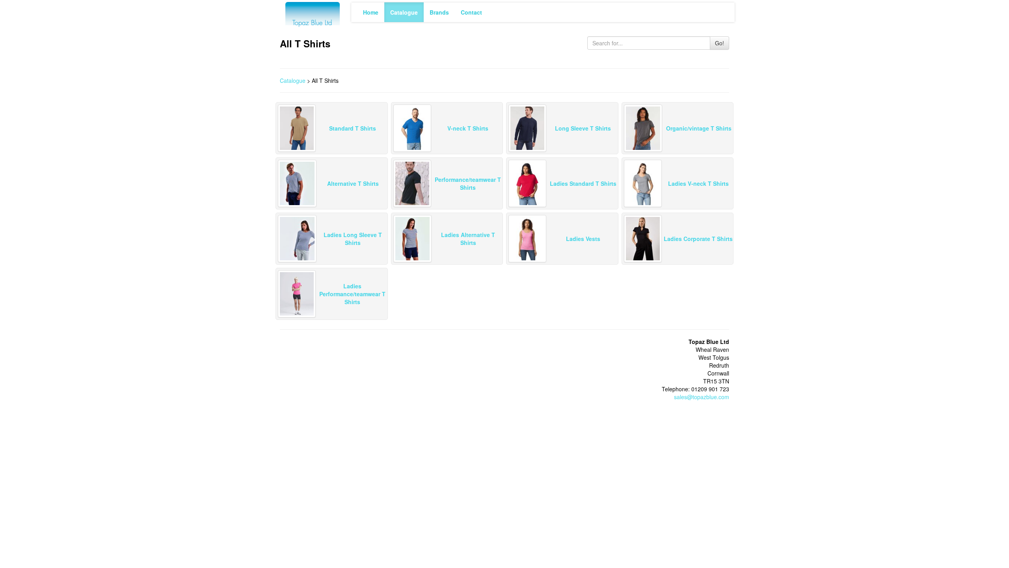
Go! (719, 43)
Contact (471, 12)
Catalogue (404, 12)
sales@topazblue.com (701, 397)
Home (370, 12)
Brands (439, 12)
